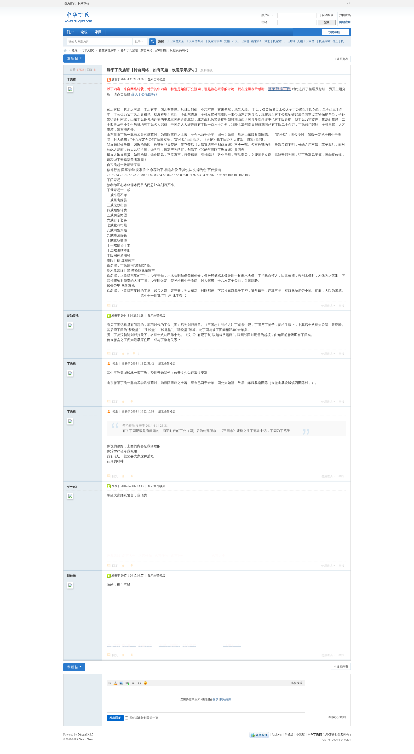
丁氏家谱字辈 (213, 41)
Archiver (277, 734)
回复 (115, 305)
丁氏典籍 (289, 41)
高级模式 (296, 683)
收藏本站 (83, 3)
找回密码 (345, 15)
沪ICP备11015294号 (337, 734)
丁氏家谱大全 (175, 41)
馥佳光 (71, 575)
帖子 (138, 41)
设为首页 (70, 3)
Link (127, 683)
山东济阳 (257, 41)
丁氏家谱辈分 (194, 41)
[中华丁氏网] (78, 23)
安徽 (227, 41)
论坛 (84, 32)
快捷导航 (334, 32)
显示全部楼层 (156, 79)
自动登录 (328, 15)
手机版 (289, 734)
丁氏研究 (88, 50)
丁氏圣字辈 (323, 41)
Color (115, 683)
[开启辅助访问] (344, 3)
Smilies (145, 683)
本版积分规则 (337, 717)
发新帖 (73, 58)
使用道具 (327, 305)
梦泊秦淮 (73, 315)
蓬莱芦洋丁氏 (279, 89)
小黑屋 (300, 734)
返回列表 (342, 59)
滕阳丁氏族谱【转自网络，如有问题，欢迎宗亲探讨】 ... (157, 50)
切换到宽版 (348, 3)
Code (139, 683)
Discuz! (82, 734)
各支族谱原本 (107, 50)
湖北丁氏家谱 (273, 41)
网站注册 (345, 22)
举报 (341, 305)
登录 (215, 699)
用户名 (265, 15)
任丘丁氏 (338, 41)
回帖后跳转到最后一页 (143, 717)
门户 (70, 32)
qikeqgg (72, 486)
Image (121, 683)
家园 (98, 32)
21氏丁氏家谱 (240, 41)
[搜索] (152, 41)
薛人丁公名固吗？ (144, 94)
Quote (133, 683)
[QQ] (259, 734)
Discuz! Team (86, 739)
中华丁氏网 (65, 50)
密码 (264, 22)
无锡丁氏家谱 (305, 41)
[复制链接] (206, 70)
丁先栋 (71, 79)
